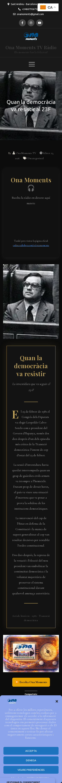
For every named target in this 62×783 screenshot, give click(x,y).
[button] (57, 701)
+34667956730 (30, 9)
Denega (31, 760)
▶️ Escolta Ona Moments (31, 682)
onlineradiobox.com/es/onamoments (31, 245)
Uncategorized (35, 158)
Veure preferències (31, 769)
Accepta (31, 750)
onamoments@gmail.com (30, 14)
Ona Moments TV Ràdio (31, 47)
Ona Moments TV (26, 153)
